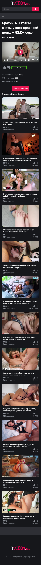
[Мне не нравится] (9, 68)
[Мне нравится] (4, 68)
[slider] (10, 60)
